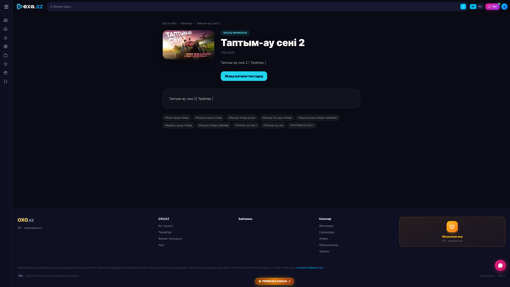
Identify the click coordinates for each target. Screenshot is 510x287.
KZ (473, 6)
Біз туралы (165, 225)
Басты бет (170, 23)
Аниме (323, 238)
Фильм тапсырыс (170, 238)
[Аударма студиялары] (6, 20)
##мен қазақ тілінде (177, 117)
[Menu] (6, 6)
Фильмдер (326, 225)
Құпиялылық (487, 275)
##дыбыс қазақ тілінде (178, 125)
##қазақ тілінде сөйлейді (213, 125)
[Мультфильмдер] (6, 73)
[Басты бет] (6, 29)
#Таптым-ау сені (273, 125)
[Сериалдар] (6, 55)
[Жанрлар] (6, 46)
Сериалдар (326, 232)
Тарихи (324, 251)
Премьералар (328, 245)
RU (480, 6)
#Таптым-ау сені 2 (246, 125)
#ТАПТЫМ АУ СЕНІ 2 (302, 125)
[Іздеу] (463, 6)
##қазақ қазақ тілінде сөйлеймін (317, 117)
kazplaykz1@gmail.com (310, 267)
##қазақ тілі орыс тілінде (277, 117)
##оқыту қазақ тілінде (209, 117)
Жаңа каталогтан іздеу (244, 76)
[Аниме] (6, 64)
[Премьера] (6, 38)
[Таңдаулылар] (6, 82)
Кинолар (186, 23)
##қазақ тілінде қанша (242, 117)
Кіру (161, 245)
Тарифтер (165, 232)
